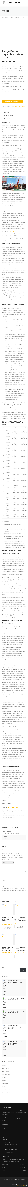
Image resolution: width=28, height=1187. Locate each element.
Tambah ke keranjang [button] (7, 928)
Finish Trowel (17, 1137)
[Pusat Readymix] (11, 2)
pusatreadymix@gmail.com (11, 1149)
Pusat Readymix (14, 232)
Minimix (4, 1080)
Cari (3, 967)
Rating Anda (6, 859)
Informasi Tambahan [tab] (10, 115)
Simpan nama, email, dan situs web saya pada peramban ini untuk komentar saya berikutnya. (14, 890)
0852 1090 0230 (13, 807)
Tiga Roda (4, 1137)
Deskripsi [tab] (6, 112)
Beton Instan (5, 1068)
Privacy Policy (14, 1184)
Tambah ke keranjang (12, 101)
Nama (4, 874)
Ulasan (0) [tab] (7, 118)
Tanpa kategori (6, 1089)
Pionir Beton (5, 1083)
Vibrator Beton (6, 1096)
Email (4, 880)
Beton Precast (5, 1071)
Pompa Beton (17, 1131)
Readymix (4, 1086)
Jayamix (15, 106)
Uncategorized (5, 1093)
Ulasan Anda (6, 865)
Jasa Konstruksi (6, 1074)
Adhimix (4, 1065)
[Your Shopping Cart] (24, 11)
